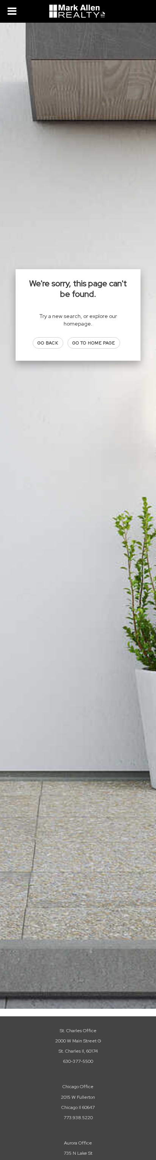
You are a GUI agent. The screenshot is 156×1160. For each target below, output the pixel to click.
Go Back (47, 343)
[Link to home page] (78, 11)
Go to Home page (93, 343)
